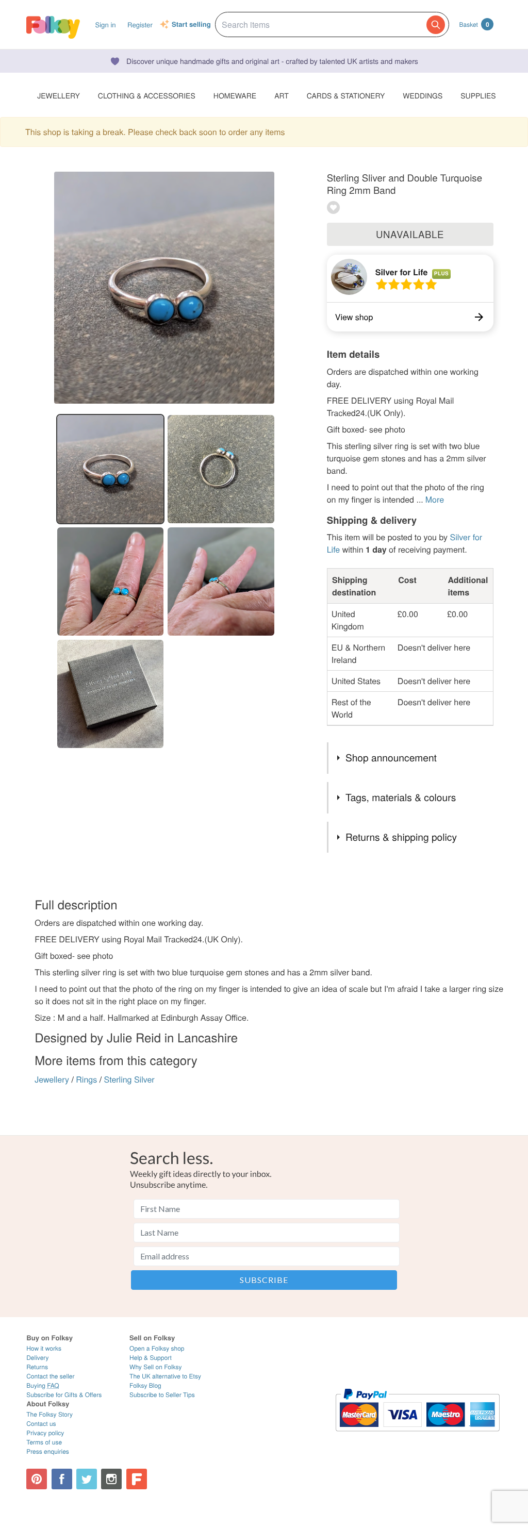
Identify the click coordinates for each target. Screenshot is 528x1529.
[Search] (435, 24)
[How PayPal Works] (417, 1436)
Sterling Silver (129, 1079)
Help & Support (150, 1357)
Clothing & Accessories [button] (146, 95)
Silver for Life (401, 272)
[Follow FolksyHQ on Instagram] (111, 1479)
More (434, 499)
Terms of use (44, 1442)
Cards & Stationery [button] (346, 95)
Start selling (191, 25)
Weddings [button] (422, 95)
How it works (43, 1348)
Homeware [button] (234, 95)
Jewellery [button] (58, 95)
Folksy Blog (145, 1385)
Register (140, 24)
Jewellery (52, 1079)
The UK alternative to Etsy (165, 1376)
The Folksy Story (49, 1414)
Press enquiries (47, 1451)
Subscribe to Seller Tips (162, 1394)
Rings (86, 1079)
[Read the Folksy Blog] (136, 1479)
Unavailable (410, 234)
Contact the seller (50, 1376)
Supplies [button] (478, 95)
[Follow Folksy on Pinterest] (36, 1479)
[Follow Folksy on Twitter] (86, 1479)
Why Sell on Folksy (155, 1366)
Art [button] (281, 95)
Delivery (37, 1357)
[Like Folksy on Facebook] (62, 1479)
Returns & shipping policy (401, 837)
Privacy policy (45, 1432)
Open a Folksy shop (156, 1348)
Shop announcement (391, 757)
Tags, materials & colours (400, 797)
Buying (42, 1385)
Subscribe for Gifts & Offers (64, 1394)
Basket (474, 24)
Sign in (105, 24)
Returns (37, 1366)
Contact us (41, 1423)
